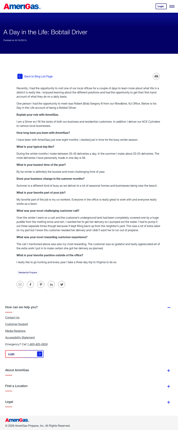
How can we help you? (21, 307)
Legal (9, 402)
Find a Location (16, 386)
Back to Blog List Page (38, 76)
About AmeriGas (17, 370)
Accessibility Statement (20, 337)
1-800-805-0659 (37, 344)
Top (174, 410)
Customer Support (16, 324)
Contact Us (12, 317)
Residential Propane (28, 273)
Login (162, 7)
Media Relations (15, 330)
